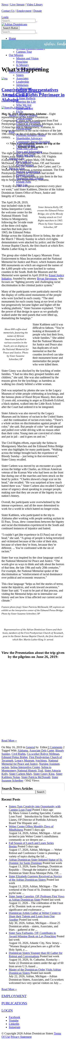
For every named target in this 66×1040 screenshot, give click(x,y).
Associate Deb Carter (41, 750)
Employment (23, 10)
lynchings (41, 760)
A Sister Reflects (25, 98)
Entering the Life (26, 101)
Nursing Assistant (49, 763)
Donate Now (23, 181)
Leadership (22, 81)
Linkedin (14, 1023)
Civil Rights (18, 753)
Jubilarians (22, 85)
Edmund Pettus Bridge (14, 757)
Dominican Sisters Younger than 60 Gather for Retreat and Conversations (35, 954)
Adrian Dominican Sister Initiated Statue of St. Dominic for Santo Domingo (36, 861)
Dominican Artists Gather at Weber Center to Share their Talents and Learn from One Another (35, 916)
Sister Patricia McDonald (35, 777)
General (30, 747)
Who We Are (23, 105)
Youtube (14, 1020)
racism (5, 767)
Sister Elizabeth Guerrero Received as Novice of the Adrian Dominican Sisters (35, 878)
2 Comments (55, 747)
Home (12, 38)
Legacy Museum (24, 760)
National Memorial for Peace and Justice (29, 762)
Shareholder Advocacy (29, 138)
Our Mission (16, 55)
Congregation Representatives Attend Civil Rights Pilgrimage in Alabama (33, 94)
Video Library (34, 4)
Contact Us (7, 10)
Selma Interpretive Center (25, 767)
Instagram (14, 1027)
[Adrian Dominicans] (14, 24)
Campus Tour (24, 51)
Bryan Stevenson (47, 278)
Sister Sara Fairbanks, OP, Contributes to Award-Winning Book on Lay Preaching (32, 934)
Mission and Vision (27, 58)
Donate (37, 10)
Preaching (22, 61)
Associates (22, 78)
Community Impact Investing (33, 141)
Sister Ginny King (43, 773)
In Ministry (22, 65)
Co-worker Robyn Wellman (43, 753)
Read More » (9, 740)
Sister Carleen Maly (20, 773)
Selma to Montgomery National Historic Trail (26, 769)
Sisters (20, 75)
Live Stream (17, 4)
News (4, 4)
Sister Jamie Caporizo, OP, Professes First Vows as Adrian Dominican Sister (36, 898)
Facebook (14, 1017)
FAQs (19, 111)
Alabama (23, 750)
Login (4, 17)
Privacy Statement (21, 1036)
